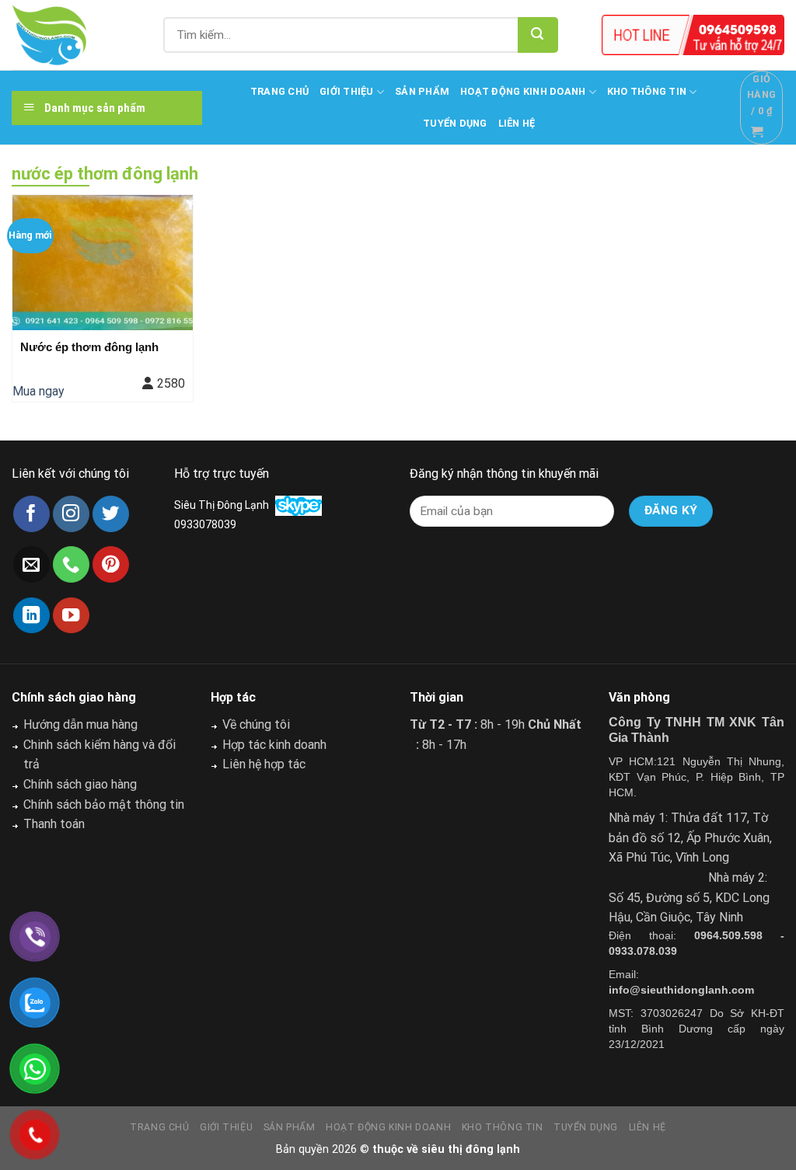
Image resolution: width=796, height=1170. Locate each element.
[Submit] (538, 35)
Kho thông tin (646, 91)
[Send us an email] (31, 564)
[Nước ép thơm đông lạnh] (102, 262)
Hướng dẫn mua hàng (80, 724)
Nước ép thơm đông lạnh (89, 346)
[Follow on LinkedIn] (31, 615)
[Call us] (71, 564)
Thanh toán (54, 824)
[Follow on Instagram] (71, 514)
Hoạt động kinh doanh (522, 91)
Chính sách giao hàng (80, 784)
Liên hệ (517, 123)
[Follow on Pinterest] (111, 564)
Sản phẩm (422, 91)
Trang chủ (279, 91)
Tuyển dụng (455, 123)
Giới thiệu (346, 91)
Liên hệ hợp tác (263, 764)
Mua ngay (38, 391)
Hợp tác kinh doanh (274, 744)
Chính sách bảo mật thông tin (103, 804)
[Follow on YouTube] (71, 615)
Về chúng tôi (256, 724)
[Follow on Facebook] (31, 514)
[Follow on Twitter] (111, 514)
